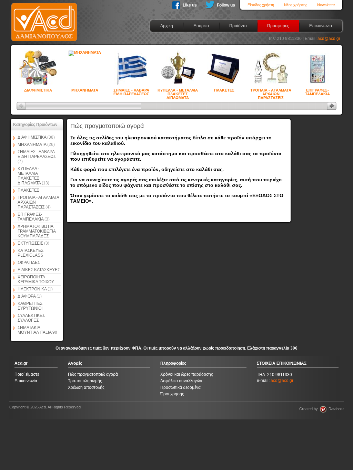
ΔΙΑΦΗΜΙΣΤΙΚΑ (38, 90)
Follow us (226, 5)
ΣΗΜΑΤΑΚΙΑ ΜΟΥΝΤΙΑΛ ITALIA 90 (37, 330)
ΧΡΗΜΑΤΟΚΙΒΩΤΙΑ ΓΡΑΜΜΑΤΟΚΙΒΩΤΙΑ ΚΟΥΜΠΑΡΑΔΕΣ (37, 231)
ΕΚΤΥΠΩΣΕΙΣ (33, 243)
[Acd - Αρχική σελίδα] (44, 41)
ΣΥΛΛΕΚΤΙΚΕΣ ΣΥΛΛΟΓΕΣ (31, 318)
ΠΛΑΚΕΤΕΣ (224, 90)
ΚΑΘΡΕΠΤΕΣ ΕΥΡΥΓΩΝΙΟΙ (30, 306)
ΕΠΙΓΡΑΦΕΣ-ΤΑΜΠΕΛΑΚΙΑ (317, 91)
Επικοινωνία (25, 380)
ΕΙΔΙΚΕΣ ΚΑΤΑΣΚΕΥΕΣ (39, 269)
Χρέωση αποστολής (86, 387)
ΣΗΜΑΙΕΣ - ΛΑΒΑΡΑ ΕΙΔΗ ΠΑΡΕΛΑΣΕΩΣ (131, 91)
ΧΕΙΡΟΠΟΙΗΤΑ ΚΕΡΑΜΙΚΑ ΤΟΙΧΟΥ (36, 279)
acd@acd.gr (328, 38)
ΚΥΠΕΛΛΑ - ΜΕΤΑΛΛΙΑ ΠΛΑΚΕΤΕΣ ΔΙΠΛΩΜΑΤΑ (178, 91)
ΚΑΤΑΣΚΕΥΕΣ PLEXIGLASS (30, 253)
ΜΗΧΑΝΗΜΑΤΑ (84, 90)
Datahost (335, 409)
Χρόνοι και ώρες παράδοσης (186, 374)
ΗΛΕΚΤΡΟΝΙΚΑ (35, 289)
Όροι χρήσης (172, 394)
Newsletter (326, 5)
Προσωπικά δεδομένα (180, 387)
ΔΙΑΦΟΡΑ (30, 296)
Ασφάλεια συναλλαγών (181, 380)
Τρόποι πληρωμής (85, 380)
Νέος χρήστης (295, 5)
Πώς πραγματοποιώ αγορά (93, 374)
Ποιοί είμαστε (26, 374)
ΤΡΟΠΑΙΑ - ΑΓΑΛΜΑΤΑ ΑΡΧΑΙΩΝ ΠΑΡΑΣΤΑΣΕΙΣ (270, 91)
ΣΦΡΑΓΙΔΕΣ (29, 262)
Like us (190, 5)
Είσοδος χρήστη (261, 5)
